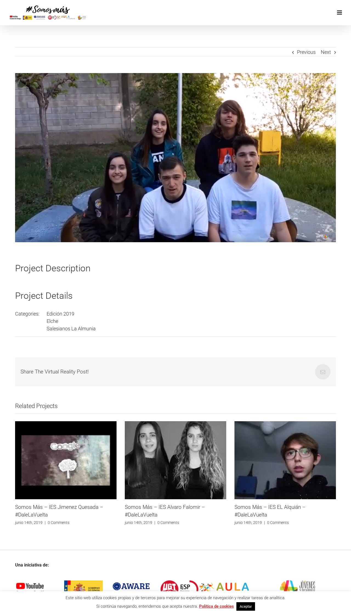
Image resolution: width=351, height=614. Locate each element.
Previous (306, 52)
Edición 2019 (60, 314)
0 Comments (58, 522)
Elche (52, 321)
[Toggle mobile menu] (340, 12)
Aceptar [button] (246, 606)
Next (326, 52)
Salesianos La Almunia (71, 328)
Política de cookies (216, 606)
